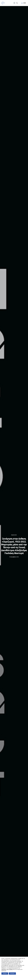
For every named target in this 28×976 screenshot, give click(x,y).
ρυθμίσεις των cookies (7, 969)
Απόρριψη (12, 973)
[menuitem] (22, 3)
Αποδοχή (5, 973)
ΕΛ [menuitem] (22, 3)
